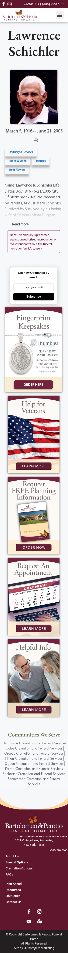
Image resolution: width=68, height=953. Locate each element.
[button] (60, 15)
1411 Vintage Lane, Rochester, (34, 840)
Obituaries (13, 896)
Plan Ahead (14, 884)
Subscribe (33, 296)
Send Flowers (17, 169)
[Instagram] (39, 911)
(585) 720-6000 (58, 850)
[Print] (36, 140)
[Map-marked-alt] (39, 921)
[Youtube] (29, 921)
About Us (12, 856)
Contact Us (14, 902)
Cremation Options (19, 868)
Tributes (41, 161)
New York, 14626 (34, 844)
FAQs (9, 874)
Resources (13, 890)
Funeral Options (17, 862)
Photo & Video (18, 161)
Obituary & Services (21, 152)
